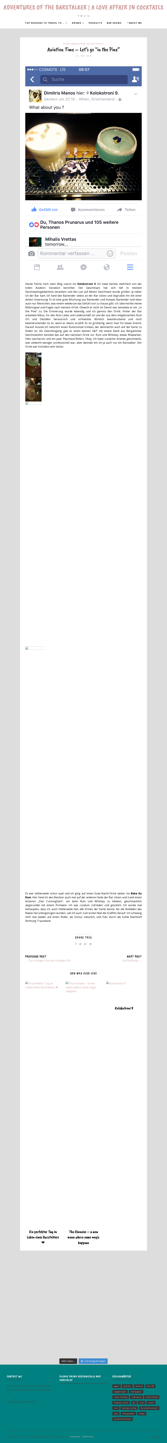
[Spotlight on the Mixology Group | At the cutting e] (83, 1340)
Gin (134, 1402)
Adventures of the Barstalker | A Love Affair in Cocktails (84, 7)
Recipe (151, 1402)
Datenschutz (87, 1436)
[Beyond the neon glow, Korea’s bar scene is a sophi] (139, 1276)
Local (142, 1402)
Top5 (116, 1413)
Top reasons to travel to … (45, 23)
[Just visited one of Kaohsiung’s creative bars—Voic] (27, 1308)
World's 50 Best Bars (122, 1419)
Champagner (136, 1391)
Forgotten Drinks (121, 1402)
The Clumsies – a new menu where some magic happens (83, 1237)
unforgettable (128, 1413)
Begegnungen (120, 1391)
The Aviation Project (149, 1408)
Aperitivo (127, 1386)
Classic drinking (120, 1397)
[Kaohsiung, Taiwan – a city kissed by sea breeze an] (139, 1340)
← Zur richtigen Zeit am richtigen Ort (48, 960)
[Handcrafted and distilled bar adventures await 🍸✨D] (83, 1308)
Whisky (142, 1413)
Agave (116, 1386)
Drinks (76, 23)
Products (95, 23)
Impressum (74, 1436)
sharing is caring (129, 1408)
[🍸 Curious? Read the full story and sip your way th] (83, 1276)
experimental (152, 1397)
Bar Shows (114, 23)
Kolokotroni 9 (95, 43)
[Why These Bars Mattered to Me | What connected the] (139, 1308)
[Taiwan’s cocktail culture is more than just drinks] (27, 1276)
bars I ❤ (150, 1386)
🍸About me (134, 23)
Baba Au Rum (78, 43)
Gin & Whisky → (132, 960)
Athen (66, 43)
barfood (139, 1386)
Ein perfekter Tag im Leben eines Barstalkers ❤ (43, 1237)
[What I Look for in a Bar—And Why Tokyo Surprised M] (27, 1340)
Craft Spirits (136, 1397)
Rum (116, 1408)
